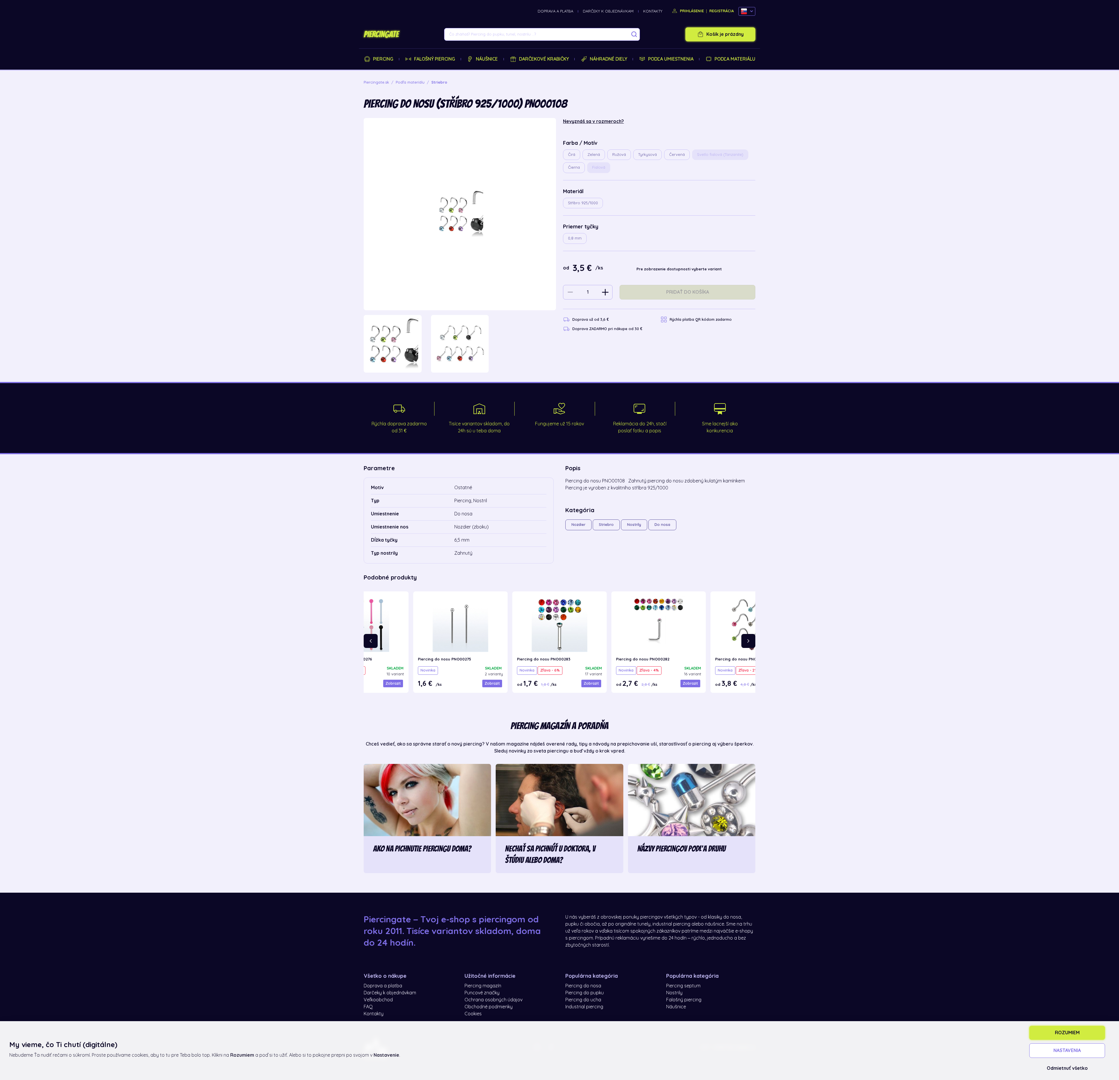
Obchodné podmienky (489, 1006)
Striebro (606, 524)
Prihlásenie (691, 11)
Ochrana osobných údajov (493, 1000)
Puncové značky (482, 993)
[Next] (748, 641)
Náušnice (487, 59)
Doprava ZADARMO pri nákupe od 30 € (607, 329)
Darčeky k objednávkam (608, 11)
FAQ (368, 1006)
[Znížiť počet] (570, 292)
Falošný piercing (434, 59)
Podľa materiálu (735, 59)
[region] (460, 344)
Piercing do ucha (583, 1000)
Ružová (619, 154)
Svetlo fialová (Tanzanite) (720, 154)
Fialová (598, 167)
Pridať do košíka (687, 292)
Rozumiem (1067, 1032)
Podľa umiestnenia (671, 59)
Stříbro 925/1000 (583, 203)
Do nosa (662, 524)
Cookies (473, 1013)
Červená (677, 154)
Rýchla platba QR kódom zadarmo (701, 319)
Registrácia (721, 11)
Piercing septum (683, 986)
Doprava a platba (555, 11)
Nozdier (578, 524)
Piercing (383, 59)
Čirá (571, 154)
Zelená (593, 154)
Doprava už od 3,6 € (590, 319)
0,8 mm (575, 238)
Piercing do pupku (584, 993)
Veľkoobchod (378, 1000)
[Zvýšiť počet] (605, 292)
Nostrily (634, 524)
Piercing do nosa (583, 986)
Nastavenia (1067, 1050)
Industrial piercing (584, 1006)
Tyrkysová (647, 154)
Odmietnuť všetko (1067, 1068)
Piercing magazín (483, 986)
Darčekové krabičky (544, 59)
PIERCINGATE (381, 34)
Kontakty (652, 11)
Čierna (574, 167)
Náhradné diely (608, 59)
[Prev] (371, 641)
